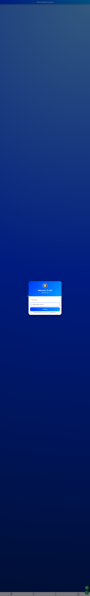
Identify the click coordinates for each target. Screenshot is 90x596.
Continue (45, 309)
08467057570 (53, 312)
